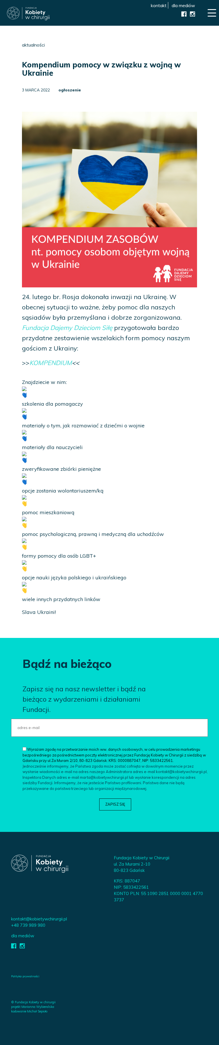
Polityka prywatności (25, 976)
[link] (67, 328)
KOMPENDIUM (50, 363)
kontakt (159, 5)
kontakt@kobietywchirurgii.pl (39, 919)
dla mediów (183, 5)
